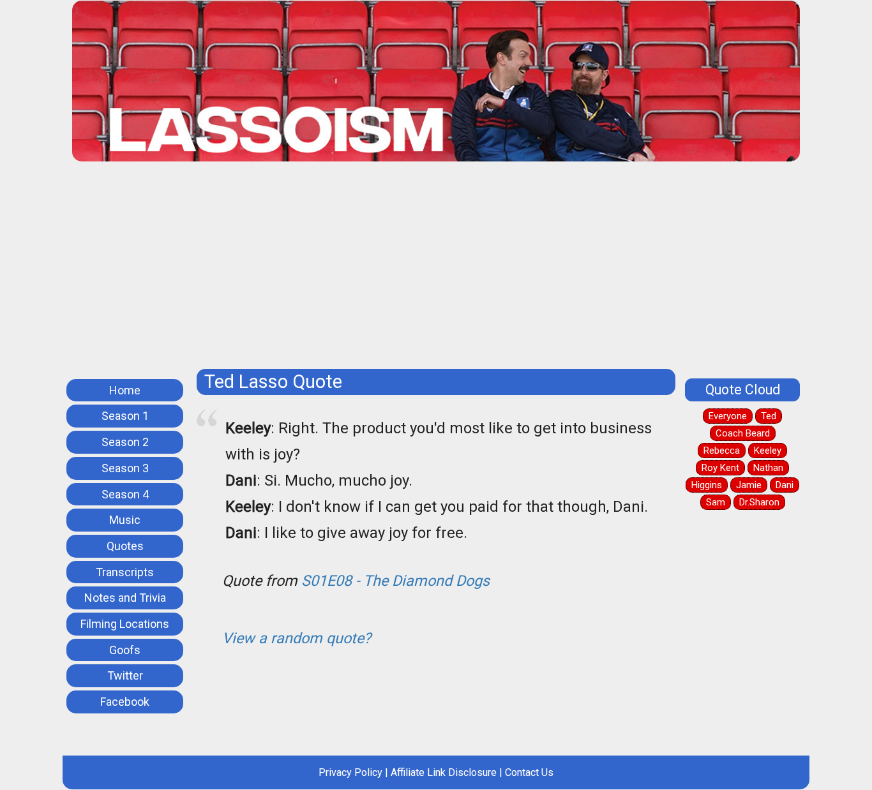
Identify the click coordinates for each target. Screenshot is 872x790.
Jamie (749, 485)
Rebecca (721, 450)
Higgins (706, 485)
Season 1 (125, 415)
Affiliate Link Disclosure (444, 772)
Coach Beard (743, 433)
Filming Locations (124, 623)
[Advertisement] (455, 270)
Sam (715, 502)
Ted (768, 416)
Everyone (728, 416)
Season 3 (125, 468)
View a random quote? (296, 638)
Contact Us (529, 772)
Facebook (124, 701)
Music (124, 519)
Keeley (767, 450)
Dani (784, 485)
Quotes (125, 546)
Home (124, 390)
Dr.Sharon (759, 502)
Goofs (124, 650)
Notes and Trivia (125, 597)
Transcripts (125, 572)
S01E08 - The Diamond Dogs (395, 581)
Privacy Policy (350, 772)
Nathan (768, 467)
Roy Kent (720, 467)
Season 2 (125, 442)
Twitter (125, 675)
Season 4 (125, 494)
